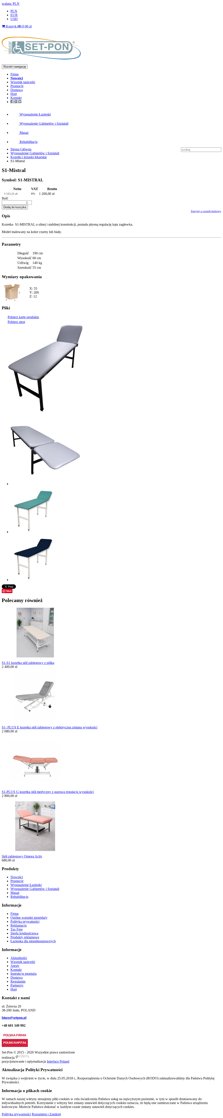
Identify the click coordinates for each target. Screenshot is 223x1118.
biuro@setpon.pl (14, 1017)
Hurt (13, 94)
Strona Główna (20, 149)
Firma (14, 74)
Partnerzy (17, 985)
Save (9, 590)
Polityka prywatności (24, 921)
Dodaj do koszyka (14, 207)
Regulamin (17, 981)
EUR (14, 15)
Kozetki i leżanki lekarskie (28, 157)
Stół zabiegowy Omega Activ (22, 856)
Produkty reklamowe (24, 937)
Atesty (14, 966)
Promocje (17, 86)
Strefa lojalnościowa (24, 933)
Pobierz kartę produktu (23, 317)
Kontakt (16, 98)
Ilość (5, 198)
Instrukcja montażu (23, 973)
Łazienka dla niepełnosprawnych (33, 941)
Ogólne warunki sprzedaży (28, 917)
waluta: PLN (10, 3)
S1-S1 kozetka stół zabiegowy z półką (28, 663)
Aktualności (18, 958)
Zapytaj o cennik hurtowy (206, 211)
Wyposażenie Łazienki (35, 114)
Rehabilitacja (28, 142)
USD (14, 19)
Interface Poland (58, 1061)
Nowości (16, 877)
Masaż (24, 132)
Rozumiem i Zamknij (46, 1114)
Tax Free (16, 929)
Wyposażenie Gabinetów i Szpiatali (43, 123)
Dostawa (16, 90)
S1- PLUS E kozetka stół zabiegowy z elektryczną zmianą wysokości (49, 727)
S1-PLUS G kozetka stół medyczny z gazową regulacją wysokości (48, 792)
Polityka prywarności (16, 1114)
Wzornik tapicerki (22, 82)
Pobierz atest (16, 322)
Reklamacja (18, 925)
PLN (13, 11)
